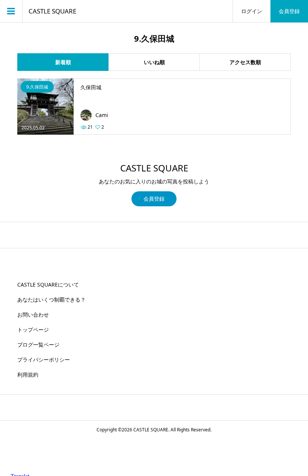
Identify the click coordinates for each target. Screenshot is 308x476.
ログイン (251, 11)
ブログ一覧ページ (38, 344)
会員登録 (289, 11)
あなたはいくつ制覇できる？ (51, 299)
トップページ (33, 329)
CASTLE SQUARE (52, 11)
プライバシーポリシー (43, 359)
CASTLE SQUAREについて (48, 284)
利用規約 (27, 374)
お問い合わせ (33, 314)
